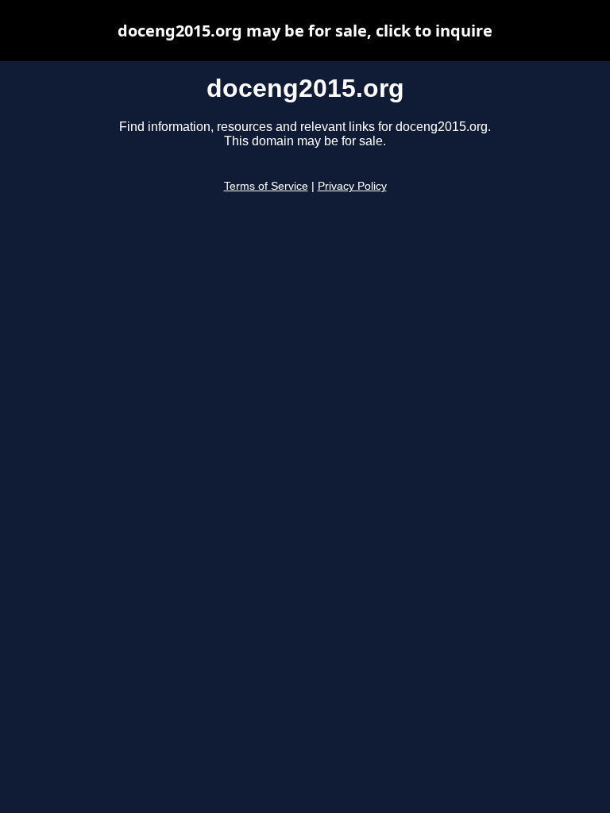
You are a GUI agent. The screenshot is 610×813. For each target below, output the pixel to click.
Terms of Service (266, 186)
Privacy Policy (352, 186)
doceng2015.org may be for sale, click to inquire (305, 30)
